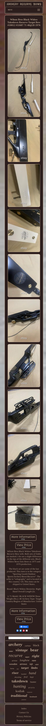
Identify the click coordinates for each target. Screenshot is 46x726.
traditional (19, 696)
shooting (17, 677)
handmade (33, 697)
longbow (24, 660)
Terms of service (23, 720)
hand (32, 673)
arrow (14, 660)
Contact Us (24, 712)
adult (36, 664)
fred (25, 677)
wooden (13, 664)
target (25, 667)
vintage (22, 650)
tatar (11, 651)
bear (34, 650)
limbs (34, 667)
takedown (20, 681)
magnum (29, 692)
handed (23, 674)
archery (15, 644)
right (35, 656)
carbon (28, 646)
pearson (24, 699)
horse (12, 668)
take (18, 669)
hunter (33, 682)
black (36, 645)
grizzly (31, 688)
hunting (19, 686)
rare (34, 660)
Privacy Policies (24, 716)
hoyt (31, 677)
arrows (23, 664)
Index (24, 708)
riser (15, 672)
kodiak (20, 691)
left (31, 664)
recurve (16, 655)
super (27, 657)
